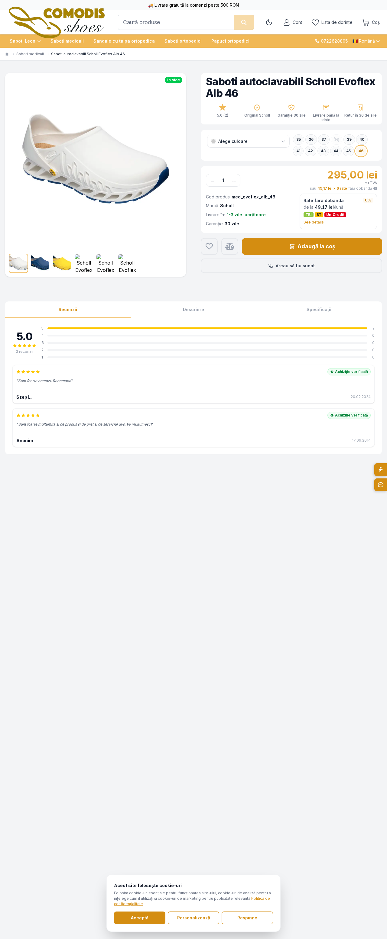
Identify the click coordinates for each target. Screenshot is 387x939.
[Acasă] (7, 54)
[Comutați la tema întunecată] (269, 22)
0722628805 (334, 40)
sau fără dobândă (341, 188)
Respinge (247, 917)
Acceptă (139, 917)
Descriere (193, 309)
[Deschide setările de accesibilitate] (380, 469)
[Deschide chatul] (380, 484)
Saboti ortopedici (183, 40)
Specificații (319, 309)
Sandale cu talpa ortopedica (124, 40)
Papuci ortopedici (230, 40)
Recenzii (68, 309)
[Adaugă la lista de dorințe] (209, 246)
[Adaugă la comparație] (229, 246)
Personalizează (193, 917)
